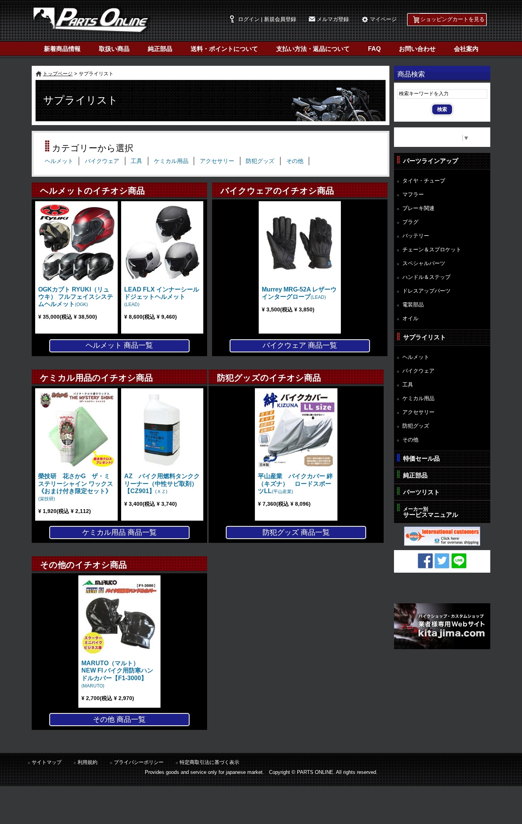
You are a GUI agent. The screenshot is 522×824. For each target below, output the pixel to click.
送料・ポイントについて (224, 49)
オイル (410, 318)
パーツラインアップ (430, 161)
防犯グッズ (260, 161)
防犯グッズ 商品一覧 (296, 532)
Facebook (425, 560)
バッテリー (415, 235)
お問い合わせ (417, 49)
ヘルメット (59, 161)
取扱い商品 (114, 49)
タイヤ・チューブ (423, 180)
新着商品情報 (62, 49)
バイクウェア (102, 161)
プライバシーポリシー (139, 762)
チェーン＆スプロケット (431, 249)
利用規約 (87, 762)
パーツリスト (421, 492)
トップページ (58, 74)
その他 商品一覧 (119, 719)
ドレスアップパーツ (426, 290)
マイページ (383, 19)
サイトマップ (47, 762)
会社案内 (466, 49)
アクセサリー (217, 161)
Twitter (442, 560)
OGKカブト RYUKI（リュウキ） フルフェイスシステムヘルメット (75, 296)
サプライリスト (424, 337)
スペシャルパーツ (423, 263)
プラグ (410, 222)
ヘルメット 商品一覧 (119, 345)
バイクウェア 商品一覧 (300, 345)
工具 (136, 161)
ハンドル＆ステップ (426, 277)
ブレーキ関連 (418, 208)
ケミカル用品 (171, 161)
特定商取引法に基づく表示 (209, 762)
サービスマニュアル (430, 512)
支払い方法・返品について (313, 49)
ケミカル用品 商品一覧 (119, 532)
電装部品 (413, 304)
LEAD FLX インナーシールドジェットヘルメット (161, 296)
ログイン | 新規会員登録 (267, 19)
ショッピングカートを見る (452, 19)
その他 (294, 161)
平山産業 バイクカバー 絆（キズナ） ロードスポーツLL (295, 483)
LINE (459, 560)
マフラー (413, 194)
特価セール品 (421, 458)
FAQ (374, 49)
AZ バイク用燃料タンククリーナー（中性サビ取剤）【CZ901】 (162, 483)
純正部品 (160, 49)
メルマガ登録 (333, 19)
